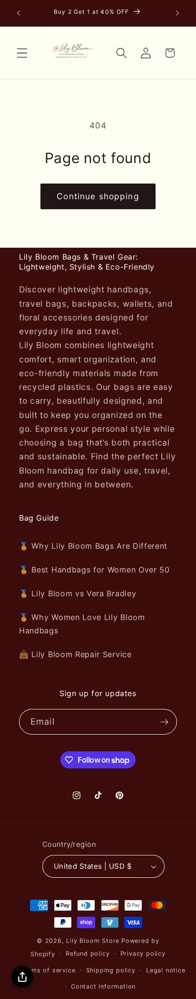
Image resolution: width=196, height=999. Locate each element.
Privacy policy (143, 953)
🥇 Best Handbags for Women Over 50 (94, 569)
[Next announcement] (177, 12)
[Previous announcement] (18, 12)
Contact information (103, 986)
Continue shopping (98, 196)
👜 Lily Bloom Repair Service (75, 654)
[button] (22, 53)
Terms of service (48, 970)
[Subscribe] (164, 722)
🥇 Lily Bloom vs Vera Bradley (77, 593)
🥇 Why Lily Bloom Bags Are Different (93, 546)
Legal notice (166, 970)
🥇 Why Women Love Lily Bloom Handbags (82, 623)
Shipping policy (111, 970)
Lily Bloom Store (92, 940)
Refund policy (87, 953)
